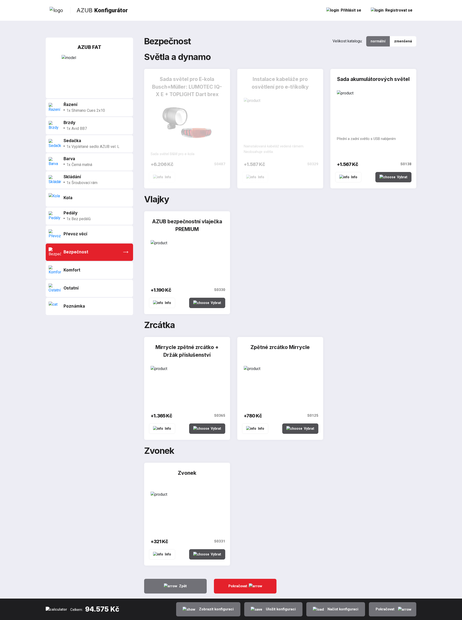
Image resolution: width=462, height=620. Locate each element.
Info (168, 177)
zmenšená (403, 41)
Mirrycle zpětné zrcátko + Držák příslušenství (186, 351)
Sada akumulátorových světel (373, 79)
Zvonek (187, 473)
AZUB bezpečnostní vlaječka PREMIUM (187, 225)
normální (378, 41)
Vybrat (402, 177)
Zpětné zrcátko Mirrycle (280, 347)
